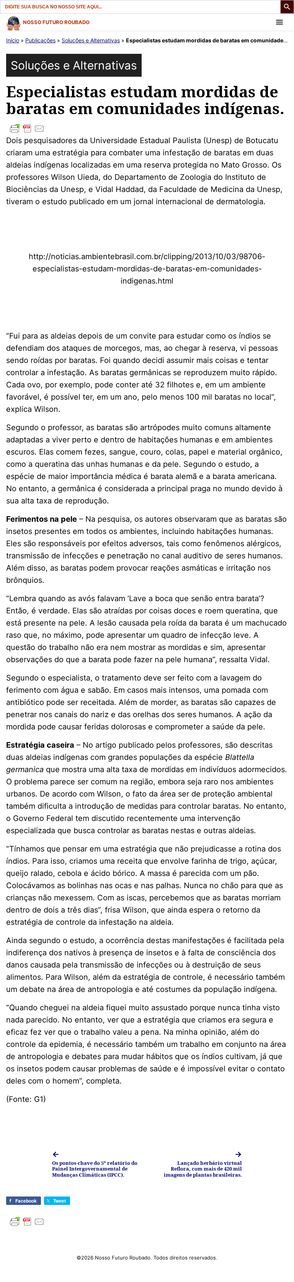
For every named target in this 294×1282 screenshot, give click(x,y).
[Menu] (279, 22)
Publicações (40, 40)
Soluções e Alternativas (91, 40)
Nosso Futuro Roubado (56, 22)
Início (12, 40)
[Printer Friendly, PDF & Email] (147, 128)
